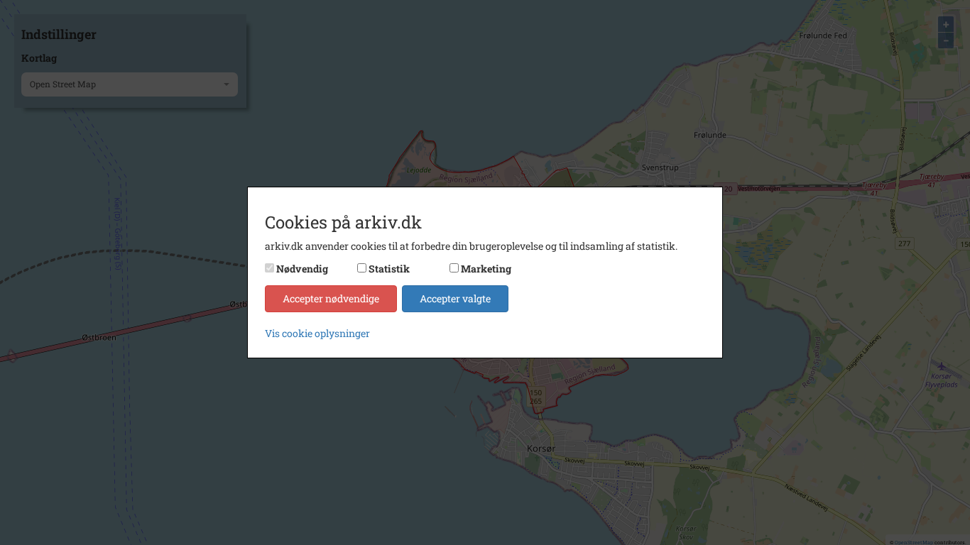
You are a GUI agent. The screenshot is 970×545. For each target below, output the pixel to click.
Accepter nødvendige (331, 298)
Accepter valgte (455, 298)
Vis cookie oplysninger (317, 333)
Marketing (486, 268)
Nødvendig (302, 268)
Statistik (389, 268)
